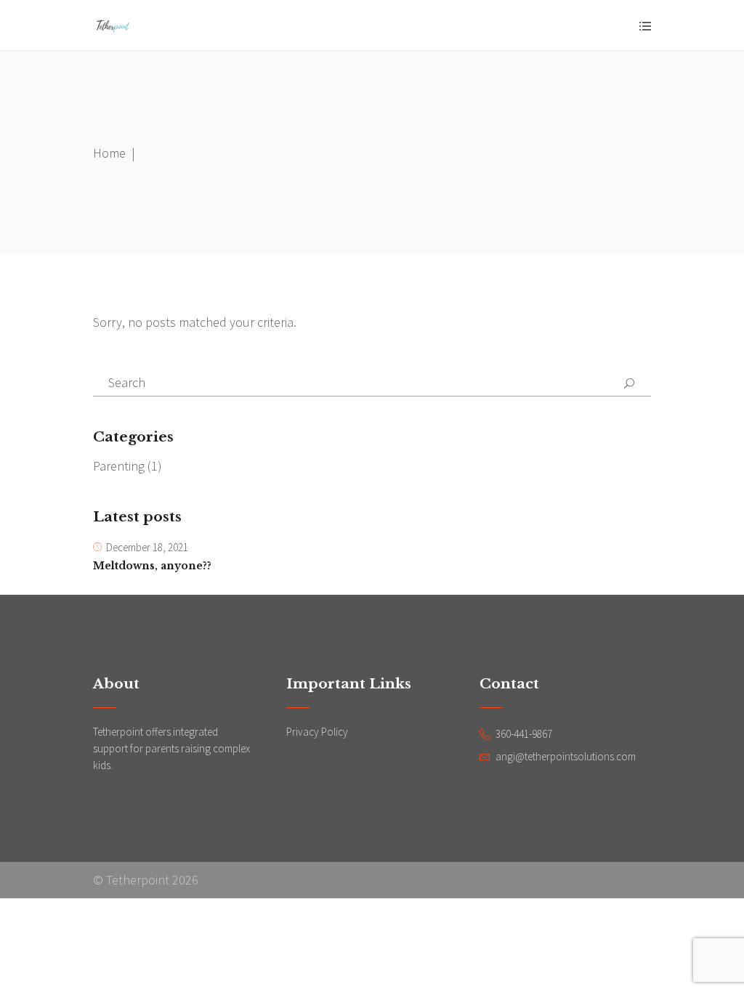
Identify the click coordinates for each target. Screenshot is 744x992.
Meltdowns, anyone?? (152, 565)
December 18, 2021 (147, 547)
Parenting (119, 466)
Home (109, 153)
